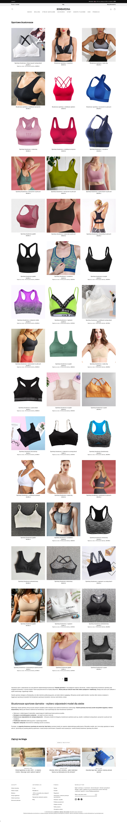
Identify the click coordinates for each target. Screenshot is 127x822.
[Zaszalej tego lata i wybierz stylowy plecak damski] (99, 757)
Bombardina (30, 695)
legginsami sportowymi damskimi (20, 697)
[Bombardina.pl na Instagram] (76, 799)
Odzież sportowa (15, 798)
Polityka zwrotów (58, 804)
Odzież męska (14, 790)
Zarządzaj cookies (58, 809)
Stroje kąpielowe (48, 12)
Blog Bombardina (111, 4)
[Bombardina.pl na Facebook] (79, 799)
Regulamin (56, 793)
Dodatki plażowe (79, 12)
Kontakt (55, 790)
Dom (89, 12)
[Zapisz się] (96, 795)
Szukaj (55, 788)
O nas (33, 788)
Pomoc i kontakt (15, 4)
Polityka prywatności (59, 802)
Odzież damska (15, 788)
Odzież (29, 12)
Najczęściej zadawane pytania (39, 797)
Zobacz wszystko (63, 742)
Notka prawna (57, 806)
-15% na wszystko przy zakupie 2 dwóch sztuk (40, 794)
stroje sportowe (104, 726)
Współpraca (35, 790)
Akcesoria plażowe (16, 800)
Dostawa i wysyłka (58, 799)
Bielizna (37, 12)
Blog (33, 799)
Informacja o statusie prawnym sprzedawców (61, 796)
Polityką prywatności (94, 791)
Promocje (96, 12)
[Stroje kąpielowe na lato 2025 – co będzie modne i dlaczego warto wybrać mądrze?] (28, 757)
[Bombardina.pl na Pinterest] (81, 799)
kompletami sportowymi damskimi (41, 697)
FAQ (63, 4)
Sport (69, 12)
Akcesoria (61, 12)
